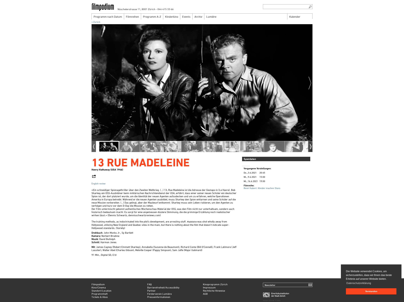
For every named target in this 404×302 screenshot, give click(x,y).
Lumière (211, 16)
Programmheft (100, 293)
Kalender (294, 16)
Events (186, 16)
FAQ (149, 284)
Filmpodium (98, 284)
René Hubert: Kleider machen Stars (262, 188)
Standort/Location (101, 290)
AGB (205, 293)
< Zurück (96, 22)
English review (98, 183)
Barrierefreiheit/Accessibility (163, 287)
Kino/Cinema (99, 287)
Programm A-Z (152, 16)
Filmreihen (132, 16)
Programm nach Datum (108, 16)
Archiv (198, 16)
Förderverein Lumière (159, 293)
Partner (151, 290)
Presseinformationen (158, 297)
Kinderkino (171, 16)
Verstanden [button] (371, 291)
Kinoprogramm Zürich (215, 284)
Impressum (209, 287)
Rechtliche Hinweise (214, 290)
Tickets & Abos (100, 297)
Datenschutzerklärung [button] (358, 283)
